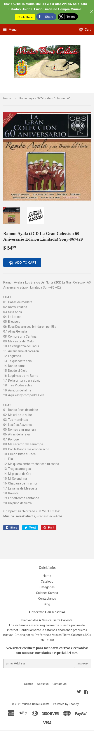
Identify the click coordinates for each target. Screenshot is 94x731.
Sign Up (82, 663)
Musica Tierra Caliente (35, 704)
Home (7, 98)
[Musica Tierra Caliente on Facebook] (86, 692)
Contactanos (47, 598)
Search (28, 683)
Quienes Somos (47, 593)
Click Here (25, 17)
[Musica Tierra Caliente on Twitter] (79, 692)
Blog (47, 604)
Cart (87, 29)
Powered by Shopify (66, 704)
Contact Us (59, 683)
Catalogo (47, 581)
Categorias (47, 587)
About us (43, 683)
